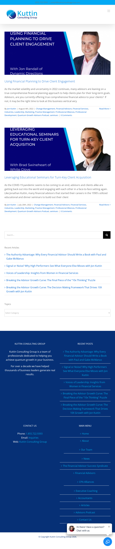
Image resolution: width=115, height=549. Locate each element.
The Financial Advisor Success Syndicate (85, 465)
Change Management (45, 108)
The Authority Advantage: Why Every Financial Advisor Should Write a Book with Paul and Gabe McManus (85, 355)
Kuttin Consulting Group (33, 441)
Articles (85, 505)
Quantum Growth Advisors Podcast (33, 115)
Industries (8, 112)
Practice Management (45, 112)
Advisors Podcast (85, 512)
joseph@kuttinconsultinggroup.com (65, 2)
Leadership (19, 112)
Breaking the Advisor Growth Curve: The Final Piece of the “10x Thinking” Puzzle (50, 280)
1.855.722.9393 (34, 433)
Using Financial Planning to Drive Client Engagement (39, 81)
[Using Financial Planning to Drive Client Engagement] (57, 53)
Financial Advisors (64, 108)
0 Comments (66, 115)
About (85, 440)
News (87, 458)
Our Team (86, 449)
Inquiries (33, 437)
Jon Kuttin (11, 108)
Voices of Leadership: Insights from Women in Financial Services (42, 273)
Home (85, 433)
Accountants (85, 498)
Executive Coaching (86, 491)
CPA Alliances (86, 482)
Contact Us (85, 519)
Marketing (29, 112)
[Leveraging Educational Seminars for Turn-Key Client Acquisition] (57, 149)
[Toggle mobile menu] (109, 10)
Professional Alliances (65, 112)
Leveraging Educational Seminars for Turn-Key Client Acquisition (47, 177)
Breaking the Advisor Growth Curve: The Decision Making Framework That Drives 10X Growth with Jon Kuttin (85, 408)
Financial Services (80, 108)
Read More (104, 108)
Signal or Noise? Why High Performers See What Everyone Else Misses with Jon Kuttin (54, 265)
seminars (54, 115)
